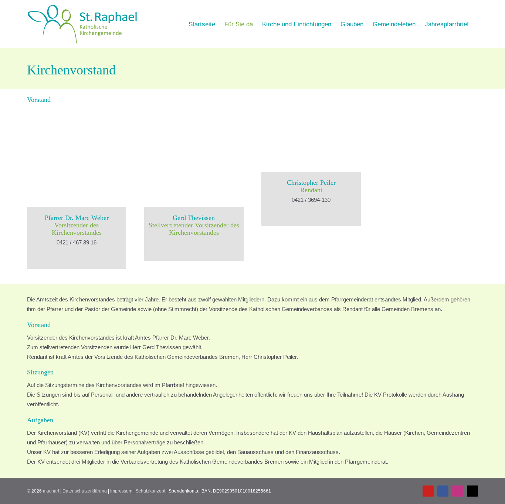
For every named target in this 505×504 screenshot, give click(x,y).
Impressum (121, 491)
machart (51, 491)
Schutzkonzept (150, 491)
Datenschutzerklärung (84, 491)
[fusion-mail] (76, 255)
